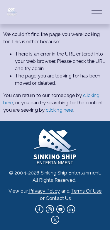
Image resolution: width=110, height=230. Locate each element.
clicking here (59, 110)
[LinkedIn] (71, 209)
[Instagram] (50, 209)
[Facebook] (39, 209)
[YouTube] (60, 209)
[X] (55, 220)
